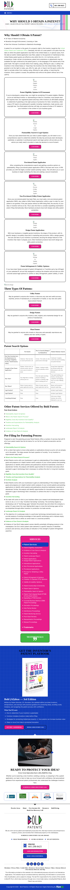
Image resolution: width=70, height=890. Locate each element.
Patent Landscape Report (32, 556)
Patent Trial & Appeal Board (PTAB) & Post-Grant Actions (35, 595)
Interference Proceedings (32, 611)
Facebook (28, 864)
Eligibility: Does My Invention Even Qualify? (19, 419)
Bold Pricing (55, 808)
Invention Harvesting (12, 425)
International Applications (32, 563)
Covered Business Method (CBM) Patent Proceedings (34, 601)
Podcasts (47, 868)
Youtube (38, 864)
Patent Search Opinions (31, 588)
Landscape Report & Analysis (15, 428)
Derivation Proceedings (31, 605)
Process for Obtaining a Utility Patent (33, 573)
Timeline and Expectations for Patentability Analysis (22, 422)
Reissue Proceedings (30, 622)
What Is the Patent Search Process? (17, 417)
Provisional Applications (31, 569)
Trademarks (28, 627)
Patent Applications (30, 559)
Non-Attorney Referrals (32, 869)
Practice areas (15, 808)
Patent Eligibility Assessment (33, 547)
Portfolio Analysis (11, 480)
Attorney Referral (60, 868)
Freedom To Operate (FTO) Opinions (35, 579)
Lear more (35, 113)
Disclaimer (7, 868)
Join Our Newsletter (35, 851)
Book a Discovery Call (35, 727)
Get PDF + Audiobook (14, 727)
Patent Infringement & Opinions (34, 577)
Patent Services (30, 545)
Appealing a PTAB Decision (32, 598)
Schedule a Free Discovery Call (35, 787)
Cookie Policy (24, 868)
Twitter (35, 864)
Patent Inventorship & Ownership (34, 586)
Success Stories (40, 868)
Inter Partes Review (30, 608)
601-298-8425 (59, 5)
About (24, 808)
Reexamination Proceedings (33, 619)
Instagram (42, 864)
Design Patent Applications (32, 560)
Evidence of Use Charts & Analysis (17, 431)
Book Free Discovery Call (35, 810)
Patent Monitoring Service (32, 614)
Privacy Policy (15, 868)
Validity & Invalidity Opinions (33, 582)
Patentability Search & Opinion (15, 414)
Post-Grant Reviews (30, 616)
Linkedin (31, 864)
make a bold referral (35, 856)
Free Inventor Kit (34, 808)
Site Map (42, 869)
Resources (45, 808)
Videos (53, 868)
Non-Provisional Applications (33, 566)
